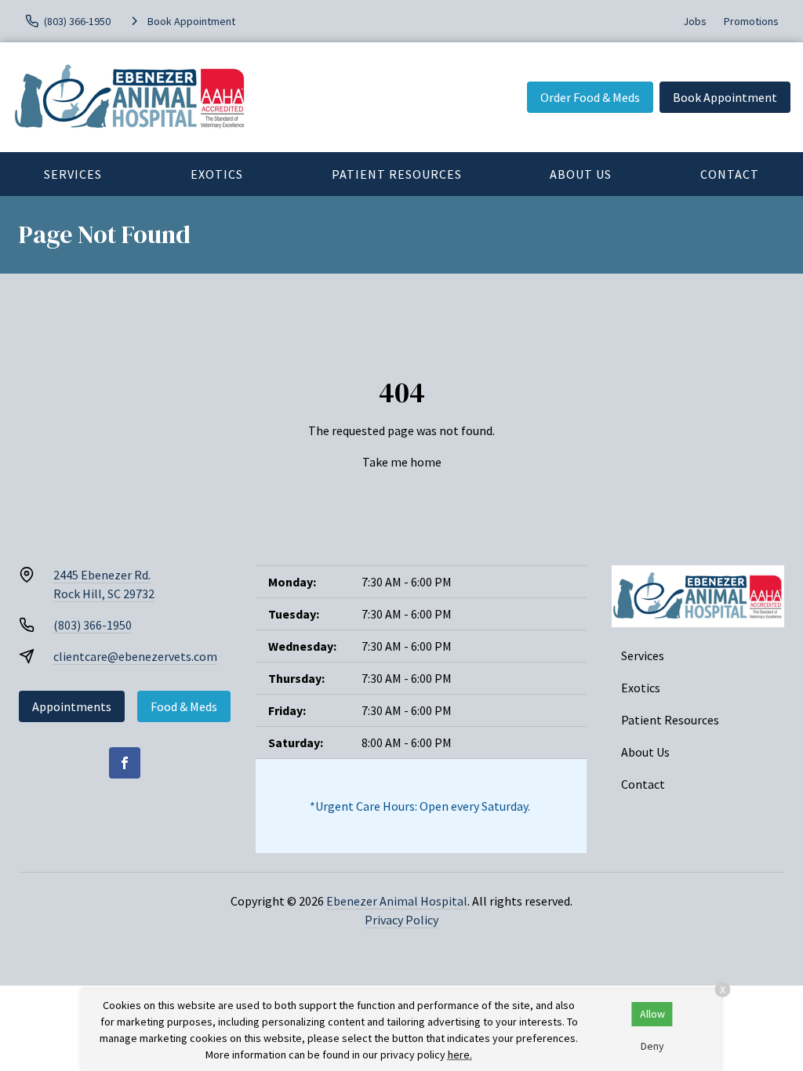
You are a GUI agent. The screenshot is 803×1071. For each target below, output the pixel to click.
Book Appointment (725, 97)
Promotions (751, 21)
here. (460, 1054)
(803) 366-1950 (92, 625)
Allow (652, 1014)
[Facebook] (124, 763)
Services (73, 174)
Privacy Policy (401, 920)
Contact (729, 174)
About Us (581, 174)
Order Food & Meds (590, 97)
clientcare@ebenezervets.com (135, 656)
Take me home (401, 462)
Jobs (695, 21)
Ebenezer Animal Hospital (396, 901)
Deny (652, 1046)
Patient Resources (397, 174)
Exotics (217, 174)
